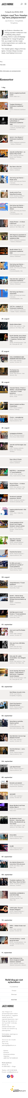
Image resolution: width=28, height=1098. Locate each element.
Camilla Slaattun (6, 1036)
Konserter (6, 1052)
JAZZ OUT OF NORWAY (11, 1058)
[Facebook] (8, 1077)
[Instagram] (11, 1077)
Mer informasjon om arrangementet (10, 71)
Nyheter (6, 1050)
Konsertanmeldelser (9, 1054)
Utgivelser (6, 1056)
